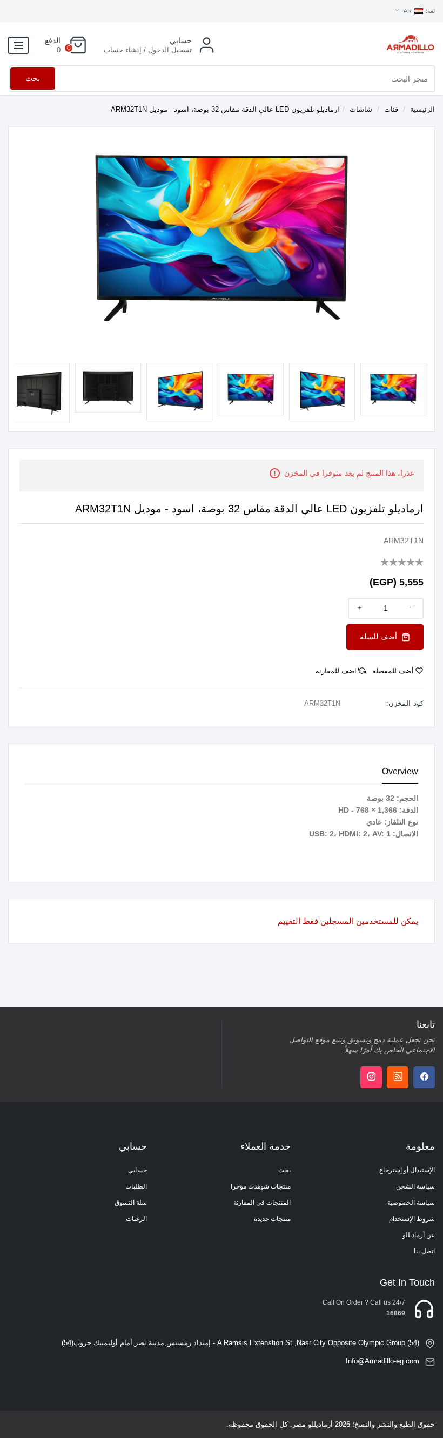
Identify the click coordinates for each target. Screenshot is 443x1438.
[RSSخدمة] (397, 1077)
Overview (400, 771)
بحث (32, 78)
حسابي (137, 1170)
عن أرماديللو (418, 1235)
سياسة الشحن (415, 1186)
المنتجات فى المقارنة (262, 1202)
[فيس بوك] (424, 1077)
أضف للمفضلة (393, 671)
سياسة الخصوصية (411, 1202)
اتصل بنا (424, 1251)
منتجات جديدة (272, 1219)
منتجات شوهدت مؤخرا (261, 1186)
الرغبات (136, 1219)
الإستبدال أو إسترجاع (407, 1170)
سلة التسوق (131, 1202)
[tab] (400, 772)
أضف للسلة (379, 636)
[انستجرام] (371, 1077)
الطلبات (136, 1186)
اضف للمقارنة (336, 671)
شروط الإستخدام (412, 1219)
